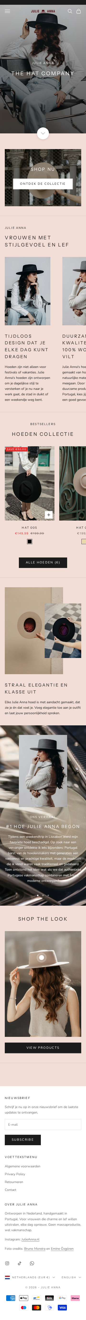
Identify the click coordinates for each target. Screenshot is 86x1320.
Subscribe (23, 1140)
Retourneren (14, 1182)
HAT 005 (29, 527)
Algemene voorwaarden (22, 1166)
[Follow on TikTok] (19, 1263)
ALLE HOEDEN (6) (43, 562)
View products (43, 1048)
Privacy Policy (15, 1174)
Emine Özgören (62, 1248)
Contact (10, 1190)
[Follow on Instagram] (7, 1263)
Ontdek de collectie (43, 184)
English (69, 1277)
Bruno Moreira (34, 1248)
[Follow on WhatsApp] (32, 1263)
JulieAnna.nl (30, 1239)
